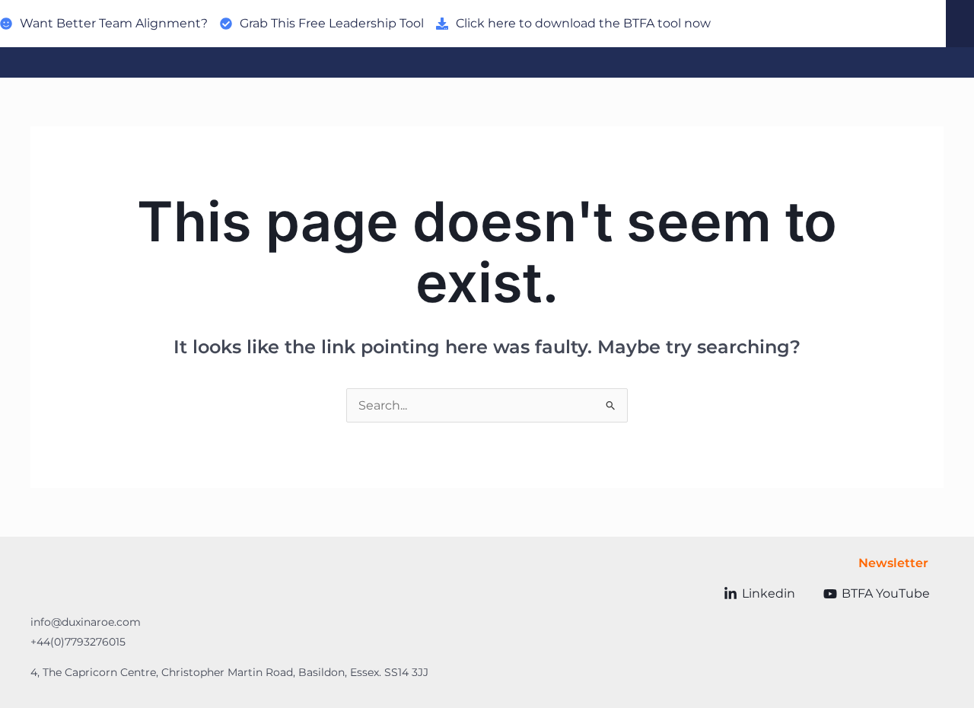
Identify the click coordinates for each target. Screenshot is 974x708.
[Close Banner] (960, 23)
